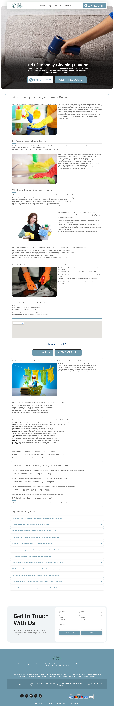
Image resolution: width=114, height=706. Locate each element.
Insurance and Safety (24, 676)
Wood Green (15, 423)
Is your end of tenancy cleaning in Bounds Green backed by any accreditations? (37, 581)
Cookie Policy (68, 674)
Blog (49, 6)
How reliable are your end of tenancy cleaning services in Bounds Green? (35, 537)
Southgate (15, 430)
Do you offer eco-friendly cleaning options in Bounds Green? (31, 556)
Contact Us (67, 6)
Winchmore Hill (16, 437)
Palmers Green (16, 431)
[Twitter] (26, 696)
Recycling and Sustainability (82, 676)
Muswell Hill (15, 444)
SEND (92, 633)
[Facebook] (22, 696)
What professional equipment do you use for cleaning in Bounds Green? (35, 530)
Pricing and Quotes (67, 676)
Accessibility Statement (56, 674)
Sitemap (93, 676)
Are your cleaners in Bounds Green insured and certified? (30, 524)
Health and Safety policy (94, 674)
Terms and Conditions (32, 674)
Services (42, 6)
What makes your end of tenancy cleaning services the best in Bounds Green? (37, 518)
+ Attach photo (69, 633)
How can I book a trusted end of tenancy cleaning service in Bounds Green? (36, 588)
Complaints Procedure (79, 674)
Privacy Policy (44, 674)
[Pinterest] (40, 696)
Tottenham (15, 435)
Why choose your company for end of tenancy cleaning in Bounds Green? (35, 575)
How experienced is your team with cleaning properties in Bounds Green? (35, 550)
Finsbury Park (16, 440)
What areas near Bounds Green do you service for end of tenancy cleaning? (36, 569)
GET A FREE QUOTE (70, 79)
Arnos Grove (15, 424)
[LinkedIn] (35, 696)
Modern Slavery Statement (39, 676)
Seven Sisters (16, 428)
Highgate (14, 442)
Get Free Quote (43, 352)
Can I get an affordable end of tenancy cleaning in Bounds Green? (33, 543)
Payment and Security (54, 676)
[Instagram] (31, 696)
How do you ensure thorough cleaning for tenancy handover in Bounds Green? (37, 562)
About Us (57, 6)
